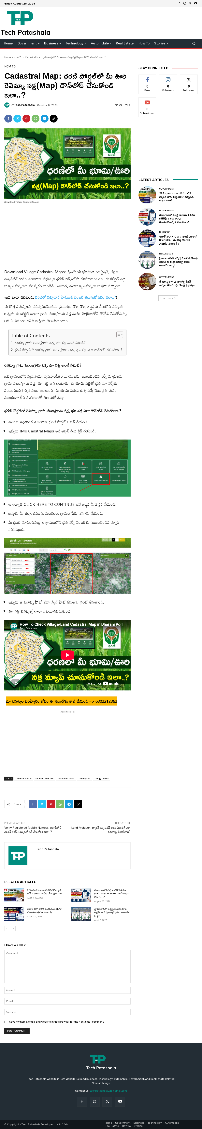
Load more (167, 298)
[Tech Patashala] (7, 105)
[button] (193, 43)
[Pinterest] (26, 119)
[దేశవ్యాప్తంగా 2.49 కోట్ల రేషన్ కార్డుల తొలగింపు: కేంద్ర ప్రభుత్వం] (147, 281)
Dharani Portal (24, 778)
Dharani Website (44, 778)
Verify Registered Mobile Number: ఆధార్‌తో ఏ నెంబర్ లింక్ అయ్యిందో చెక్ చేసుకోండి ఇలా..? (33, 830)
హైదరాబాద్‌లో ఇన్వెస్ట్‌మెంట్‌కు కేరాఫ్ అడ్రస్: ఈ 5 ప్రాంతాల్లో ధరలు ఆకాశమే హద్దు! (111, 912)
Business (164, 232)
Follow (168, 77)
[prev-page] (6, 928)
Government (166, 189)
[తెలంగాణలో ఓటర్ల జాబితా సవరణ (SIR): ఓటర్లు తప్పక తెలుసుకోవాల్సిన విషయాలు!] (81, 895)
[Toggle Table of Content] (117, 334)
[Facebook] (179, 3)
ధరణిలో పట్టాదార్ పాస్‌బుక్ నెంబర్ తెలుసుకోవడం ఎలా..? (75, 297)
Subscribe (147, 100)
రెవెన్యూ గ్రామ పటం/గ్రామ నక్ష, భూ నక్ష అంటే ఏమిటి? (50, 342)
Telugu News (101, 778)
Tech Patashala (24, 105)
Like (147, 77)
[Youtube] (195, 3)
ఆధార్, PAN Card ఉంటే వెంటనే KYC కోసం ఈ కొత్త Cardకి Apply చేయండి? (178, 240)
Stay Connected (153, 68)
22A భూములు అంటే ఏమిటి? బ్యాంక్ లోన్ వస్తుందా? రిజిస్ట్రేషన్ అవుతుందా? (176, 196)
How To (18, 57)
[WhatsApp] (35, 119)
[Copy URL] (54, 119)
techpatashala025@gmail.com (108, 1090)
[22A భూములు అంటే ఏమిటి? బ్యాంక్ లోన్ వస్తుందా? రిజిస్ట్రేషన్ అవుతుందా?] (14, 895)
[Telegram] (45, 119)
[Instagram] (184, 3)
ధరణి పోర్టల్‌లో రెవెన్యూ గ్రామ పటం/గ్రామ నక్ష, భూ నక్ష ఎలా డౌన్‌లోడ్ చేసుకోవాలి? (68, 350)
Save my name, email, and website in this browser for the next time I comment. (56, 1021)
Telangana (84, 778)
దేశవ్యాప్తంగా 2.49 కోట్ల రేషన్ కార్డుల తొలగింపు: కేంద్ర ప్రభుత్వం (177, 283)
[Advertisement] (125, 23)
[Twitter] (190, 3)
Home (7, 57)
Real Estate (166, 254)
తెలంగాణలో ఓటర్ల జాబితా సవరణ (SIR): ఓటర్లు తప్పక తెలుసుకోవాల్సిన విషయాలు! (111, 894)
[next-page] (13, 928)
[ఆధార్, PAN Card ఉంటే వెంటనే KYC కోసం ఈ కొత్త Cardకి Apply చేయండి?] (14, 914)
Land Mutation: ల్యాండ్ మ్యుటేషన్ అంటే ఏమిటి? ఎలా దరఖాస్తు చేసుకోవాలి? (101, 830)
